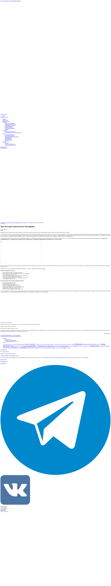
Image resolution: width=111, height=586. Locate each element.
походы (15, 347)
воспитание (31, 346)
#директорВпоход (69, 344)
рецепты (18, 347)
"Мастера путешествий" (30, 344)
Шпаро (103, 344)
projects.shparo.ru (3, 349)
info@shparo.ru (3, 363)
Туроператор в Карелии (9, 134)
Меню (3, 116)
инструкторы (64, 346)
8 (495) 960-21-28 (3, 114)
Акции (7, 117)
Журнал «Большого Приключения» (15, 222)
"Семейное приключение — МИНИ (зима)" (60, 344)
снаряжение (49, 347)
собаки (53, 347)
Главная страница (3, 222)
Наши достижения (8, 139)
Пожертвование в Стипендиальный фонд (13, 132)
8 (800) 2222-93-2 (3, 359)
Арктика (73, 344)
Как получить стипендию (10, 131)
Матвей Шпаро (8, 138)
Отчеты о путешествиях (10, 340)
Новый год (95, 344)
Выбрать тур (2, 117)
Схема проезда (3, 509)
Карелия (79, 344)
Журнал (4, 141)
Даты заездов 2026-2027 (10, 123)
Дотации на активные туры (10, 124)
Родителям (5, 122)
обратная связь (94, 346)
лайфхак (76, 346)
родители (23, 347)
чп (66, 347)
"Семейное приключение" (50, 344)
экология (68, 347)
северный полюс (30, 347)
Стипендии (5, 130)
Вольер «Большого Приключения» (12, 136)
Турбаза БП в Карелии (9, 135)
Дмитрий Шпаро (8, 137)
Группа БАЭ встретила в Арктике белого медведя (10, 336)
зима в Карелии (56, 346)
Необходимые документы (10, 125)
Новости (6, 142)
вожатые (25, 346)
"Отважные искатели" (39, 344)
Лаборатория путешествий (87, 344)
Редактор (5, 229)
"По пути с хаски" (44, 344)
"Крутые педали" (14, 344)
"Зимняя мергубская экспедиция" (7, 344)
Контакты (7, 140)
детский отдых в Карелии (45, 346)
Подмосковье (99, 344)
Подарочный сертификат (10, 128)
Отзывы (6, 129)
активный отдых (8, 346)
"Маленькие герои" (20, 344)
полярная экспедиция (8, 347)
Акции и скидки (6, 121)
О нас (4, 133)
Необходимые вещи (9, 126)
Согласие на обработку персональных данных (9, 355)
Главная (4, 119)
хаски (64, 347)
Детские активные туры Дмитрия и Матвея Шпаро (10, 0)
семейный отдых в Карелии (40, 347)
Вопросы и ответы (8, 127)
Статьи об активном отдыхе (10, 145)
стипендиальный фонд (59, 347)
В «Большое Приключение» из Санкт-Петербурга (10, 335)
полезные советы (105, 346)
